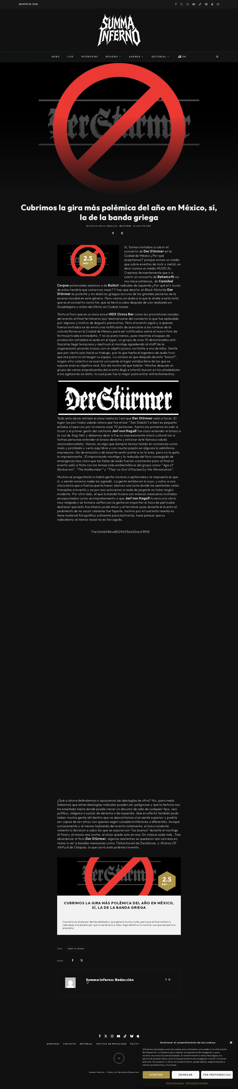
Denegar (186, 1074)
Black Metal (126, 226)
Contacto (69, 1044)
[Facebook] (175, 4)
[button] (231, 1042)
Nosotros (53, 1044)
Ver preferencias (217, 1074)
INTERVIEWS (89, 56)
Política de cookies (175, 1083)
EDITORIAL (159, 56)
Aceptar (156, 1074)
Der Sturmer (76, 948)
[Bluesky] (206, 4)
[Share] (113, 233)
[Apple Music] (212, 4)
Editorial (86, 1044)
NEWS (56, 56)
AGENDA (135, 56)
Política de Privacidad (197, 1083)
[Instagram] (188, 4)
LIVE (70, 56)
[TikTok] (200, 4)
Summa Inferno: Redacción (110, 979)
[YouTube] (194, 4)
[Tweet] (122, 233)
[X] (181, 4)
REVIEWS (112, 56)
